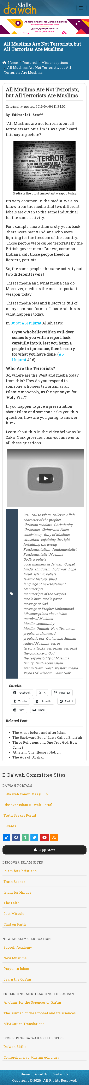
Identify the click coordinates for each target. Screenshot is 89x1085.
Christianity (63, 524)
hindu (28, 569)
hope (72, 569)
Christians (31, 529)
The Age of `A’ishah (28, 757)
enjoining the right (55, 539)
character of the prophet (42, 519)
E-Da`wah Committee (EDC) (26, 794)
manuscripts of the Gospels (44, 594)
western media (66, 668)
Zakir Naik (62, 673)
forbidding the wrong (40, 544)
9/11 (26, 515)
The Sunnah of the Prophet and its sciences (40, 1013)
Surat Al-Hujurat (26, 323)
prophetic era (33, 638)
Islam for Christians (20, 871)
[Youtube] (44, 837)
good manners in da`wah (42, 564)
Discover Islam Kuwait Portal (28, 805)
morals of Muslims (38, 618)
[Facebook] (16, 837)
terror (55, 643)
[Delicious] (6, 837)
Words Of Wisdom (37, 673)
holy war (59, 569)
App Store (46, 850)
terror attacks (34, 648)
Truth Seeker (14, 881)
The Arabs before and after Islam (39, 732)
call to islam (41, 515)
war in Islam (33, 668)
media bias (31, 599)
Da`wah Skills (15, 1046)
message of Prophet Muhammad (48, 608)
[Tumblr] (25, 837)
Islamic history (35, 579)
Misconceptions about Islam (45, 613)
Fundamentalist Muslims (43, 554)
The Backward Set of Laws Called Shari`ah (47, 737)
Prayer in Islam (16, 968)
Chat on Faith (15, 924)
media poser (51, 599)
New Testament (63, 628)
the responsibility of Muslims (46, 658)
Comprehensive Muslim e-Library (31, 1057)
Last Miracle (14, 913)
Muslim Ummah (36, 628)
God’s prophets (34, 559)
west (49, 668)
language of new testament (44, 584)
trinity (28, 663)
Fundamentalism (36, 549)
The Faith (12, 903)
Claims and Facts (55, 529)
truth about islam (49, 663)
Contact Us (60, 1074)
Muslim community (38, 623)
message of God (35, 604)
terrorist (70, 648)
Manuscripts (33, 589)
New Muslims (15, 958)
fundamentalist (64, 549)
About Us (41, 1074)
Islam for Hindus (17, 892)
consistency (32, 534)
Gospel (69, 564)
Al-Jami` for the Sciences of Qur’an (32, 1002)
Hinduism (42, 569)
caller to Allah (64, 515)
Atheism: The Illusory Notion (36, 752)
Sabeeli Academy (18, 947)
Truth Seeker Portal (20, 815)
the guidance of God (38, 653)
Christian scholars (37, 524)
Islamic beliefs (45, 574)
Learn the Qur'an (17, 979)
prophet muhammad (39, 633)
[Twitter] (34, 837)
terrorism (54, 648)
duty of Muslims (57, 534)
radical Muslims (36, 643)
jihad (53, 579)
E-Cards (10, 826)
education (31, 539)
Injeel (27, 574)
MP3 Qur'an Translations (24, 1024)
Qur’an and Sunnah (61, 638)
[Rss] (54, 837)
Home (25, 1074)
